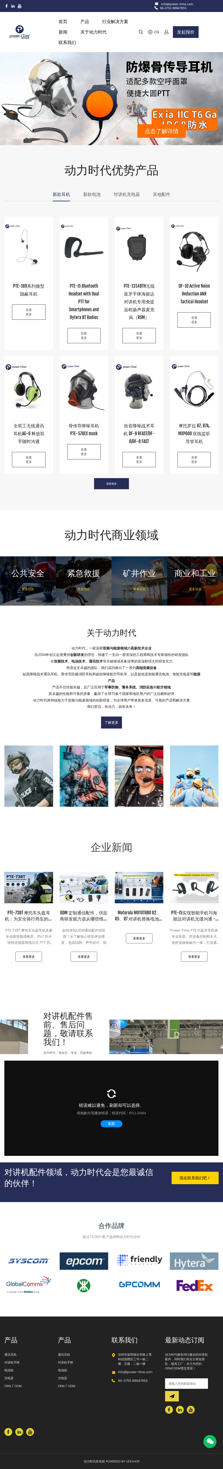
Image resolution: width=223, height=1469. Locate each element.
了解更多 (111, 722)
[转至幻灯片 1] (102, 138)
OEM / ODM (13, 1386)
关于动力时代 (93, 32)
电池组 (9, 1370)
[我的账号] (166, 32)
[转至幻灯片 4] (113, 138)
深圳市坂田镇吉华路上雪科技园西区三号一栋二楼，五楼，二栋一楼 (135, 1359)
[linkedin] (13, 6)
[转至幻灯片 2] (106, 138)
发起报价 (185, 32)
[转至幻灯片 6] (121, 138)
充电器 (9, 1378)
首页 (63, 21)
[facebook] (6, 6)
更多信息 (28, 589)
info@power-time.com (177, 4)
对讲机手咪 (12, 1362)
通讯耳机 (10, 1354)
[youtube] (19, 6)
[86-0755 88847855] (156, 8)
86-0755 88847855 (173, 8)
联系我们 (67, 42)
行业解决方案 (115, 21)
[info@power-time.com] (156, 4)
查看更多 (29, 312)
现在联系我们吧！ (195, 1177)
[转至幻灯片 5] (117, 138)
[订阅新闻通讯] (172, 1396)
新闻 (63, 32)
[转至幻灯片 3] (109, 138)
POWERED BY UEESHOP (123, 1461)
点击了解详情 (162, 130)
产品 (84, 21)
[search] (141, 32)
